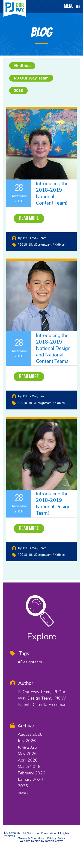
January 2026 (30, 779)
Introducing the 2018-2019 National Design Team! (53, 503)
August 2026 (30, 734)
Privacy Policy (56, 838)
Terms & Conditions (31, 838)
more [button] (22, 792)
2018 (18, 90)
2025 (23, 786)
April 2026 (28, 760)
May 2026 (27, 753)
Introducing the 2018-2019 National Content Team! (52, 193)
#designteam (42, 245)
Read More (29, 218)
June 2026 (27, 747)
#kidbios (22, 65)
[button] (71, 6)
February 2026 (31, 773)
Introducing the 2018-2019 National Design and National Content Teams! (53, 348)
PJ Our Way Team (31, 78)
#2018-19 (25, 245)
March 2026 (29, 766)
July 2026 (27, 741)
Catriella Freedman (49, 704)
